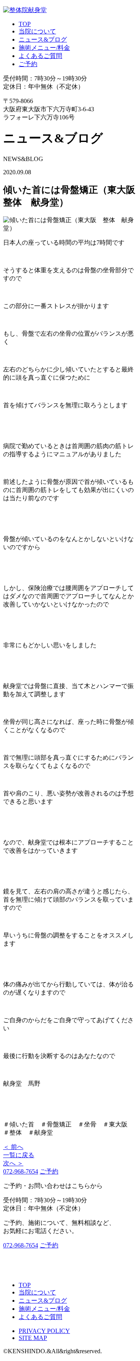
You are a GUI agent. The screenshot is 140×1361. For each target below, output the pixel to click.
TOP (25, 24)
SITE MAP (33, 1338)
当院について (37, 31)
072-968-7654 (20, 1171)
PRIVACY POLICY (44, 1331)
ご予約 (28, 64)
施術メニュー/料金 (44, 47)
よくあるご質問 (40, 56)
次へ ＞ (13, 1163)
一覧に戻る (18, 1155)
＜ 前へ (13, 1147)
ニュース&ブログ (43, 39)
